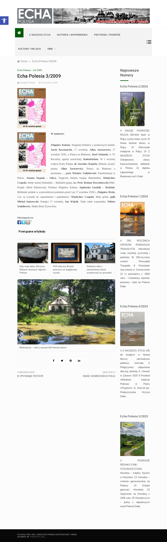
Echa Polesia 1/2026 (134, 196)
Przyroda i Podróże (107, 35)
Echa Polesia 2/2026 (134, 86)
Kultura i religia (29, 49)
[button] (4, 20)
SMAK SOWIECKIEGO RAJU (99, 376)
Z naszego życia (40, 35)
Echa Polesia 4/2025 (134, 306)
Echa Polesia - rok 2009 (29, 70)
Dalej (140, 176)
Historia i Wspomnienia (72, 35)
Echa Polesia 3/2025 (134, 416)
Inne (50, 49)
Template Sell (38, 537)
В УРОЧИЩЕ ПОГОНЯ (30, 376)
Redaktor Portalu (27, 83)
